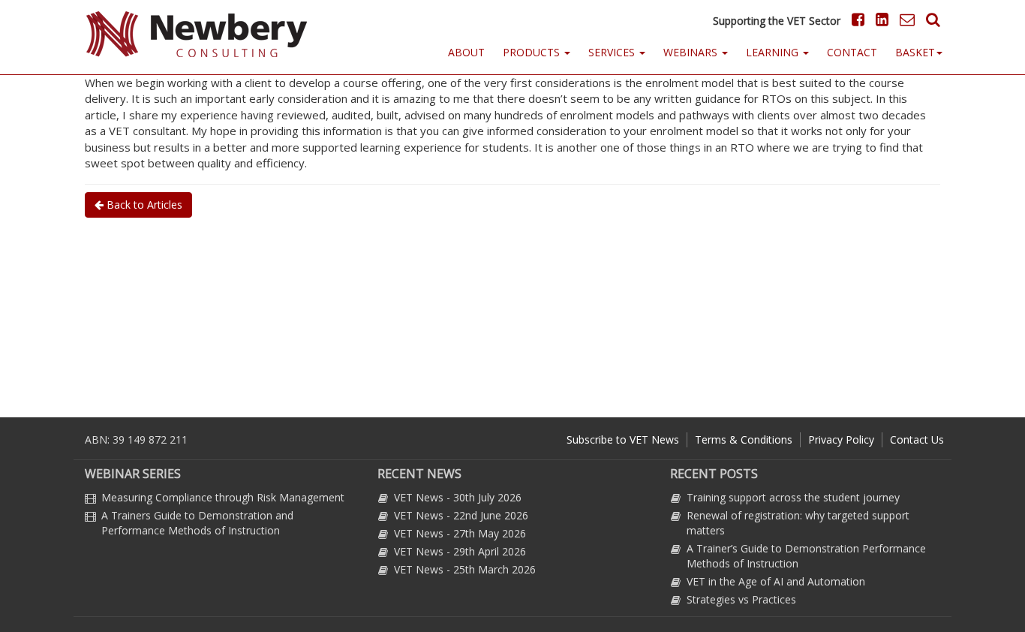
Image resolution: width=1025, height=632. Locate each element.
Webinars (691, 52)
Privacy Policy (841, 439)
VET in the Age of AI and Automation (776, 581)
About (466, 52)
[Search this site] (929, 19)
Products (533, 52)
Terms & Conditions (743, 439)
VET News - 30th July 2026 (458, 497)
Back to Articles (143, 204)
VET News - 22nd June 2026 (461, 515)
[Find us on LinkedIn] (880, 19)
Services (613, 52)
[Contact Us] (903, 19)
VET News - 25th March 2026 (465, 569)
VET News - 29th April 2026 (460, 551)
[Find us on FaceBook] (854, 19)
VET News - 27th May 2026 (460, 533)
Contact (852, 52)
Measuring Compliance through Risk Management (222, 497)
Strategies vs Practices (741, 599)
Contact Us (917, 439)
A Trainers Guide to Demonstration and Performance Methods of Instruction (197, 522)
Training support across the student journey (793, 497)
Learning (773, 52)
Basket (915, 52)
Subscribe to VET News (623, 439)
